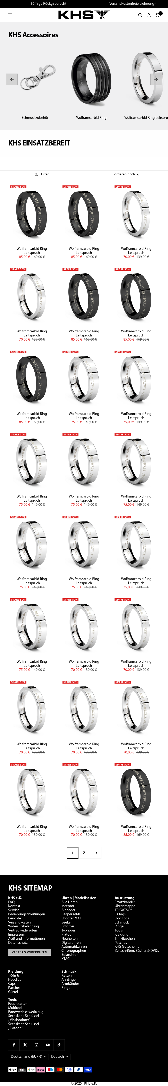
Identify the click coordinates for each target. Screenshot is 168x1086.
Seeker (66, 923)
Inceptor (67, 906)
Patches (121, 943)
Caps (12, 984)
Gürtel (13, 992)
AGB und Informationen (26, 939)
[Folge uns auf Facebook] (13, 1045)
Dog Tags (122, 918)
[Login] (149, 15)
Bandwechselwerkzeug (25, 1012)
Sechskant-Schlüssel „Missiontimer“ (23, 1018)
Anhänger (69, 980)
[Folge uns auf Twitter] (25, 1045)
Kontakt (14, 906)
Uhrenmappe (125, 906)
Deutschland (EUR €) (26, 1057)
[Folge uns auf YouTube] (47, 1045)
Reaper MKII (70, 914)
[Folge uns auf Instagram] (36, 1045)
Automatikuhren (74, 947)
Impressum (16, 935)
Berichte (14, 918)
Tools (119, 931)
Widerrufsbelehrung (23, 926)
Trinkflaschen (125, 939)
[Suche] (140, 15)
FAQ (11, 902)
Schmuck (122, 923)
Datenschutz (18, 943)
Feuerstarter (17, 1004)
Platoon (67, 935)
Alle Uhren (69, 902)
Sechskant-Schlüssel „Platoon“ (23, 1026)
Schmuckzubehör (35, 118)
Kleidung (121, 935)
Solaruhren (69, 955)
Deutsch (57, 1057)
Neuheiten (69, 939)
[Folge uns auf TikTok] (59, 1045)
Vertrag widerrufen (22, 931)
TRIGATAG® (123, 910)
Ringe (119, 926)
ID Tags (120, 914)
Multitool (15, 1008)
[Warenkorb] (158, 15)
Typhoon (68, 931)
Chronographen (73, 951)
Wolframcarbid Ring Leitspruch (32, 251)
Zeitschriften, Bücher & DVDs (137, 951)
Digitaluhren (71, 943)
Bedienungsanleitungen (26, 914)
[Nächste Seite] (95, 853)
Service (13, 910)
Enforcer (67, 926)
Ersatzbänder (125, 902)
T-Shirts (14, 976)
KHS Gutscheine (127, 947)
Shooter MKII (71, 918)
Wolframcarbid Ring (91, 118)
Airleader (68, 910)
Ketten (66, 976)
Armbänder (70, 984)
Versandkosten (19, 923)
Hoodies (14, 980)
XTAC (65, 959)
